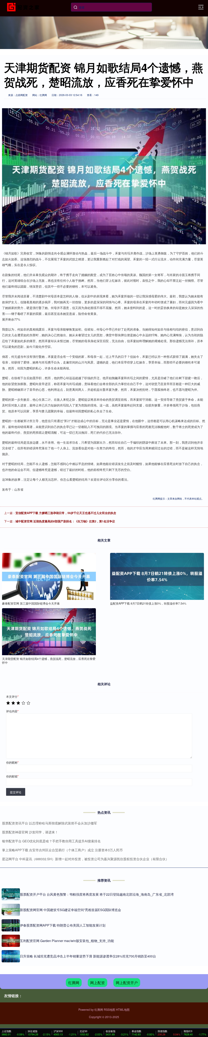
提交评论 (15, 792)
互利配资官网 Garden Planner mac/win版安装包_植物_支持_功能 (67, 940)
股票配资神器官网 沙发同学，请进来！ (30, 832)
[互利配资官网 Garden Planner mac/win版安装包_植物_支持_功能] (11, 941)
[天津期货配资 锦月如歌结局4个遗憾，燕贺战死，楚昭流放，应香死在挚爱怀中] (49, 631)
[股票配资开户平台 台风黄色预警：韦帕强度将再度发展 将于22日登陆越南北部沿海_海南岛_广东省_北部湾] (11, 894)
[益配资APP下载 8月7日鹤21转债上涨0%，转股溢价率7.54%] (157, 576)
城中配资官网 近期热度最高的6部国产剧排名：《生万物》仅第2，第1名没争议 (65, 521)
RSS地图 (109, 1010)
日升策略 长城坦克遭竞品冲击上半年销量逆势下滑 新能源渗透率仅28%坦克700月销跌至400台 (88, 956)
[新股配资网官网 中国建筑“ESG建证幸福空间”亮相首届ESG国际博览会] (11, 910)
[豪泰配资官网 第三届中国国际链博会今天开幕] (49, 576)
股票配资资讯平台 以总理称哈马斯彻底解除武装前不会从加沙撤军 (49, 823)
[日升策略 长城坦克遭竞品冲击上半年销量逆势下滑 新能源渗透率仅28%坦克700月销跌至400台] (11, 956)
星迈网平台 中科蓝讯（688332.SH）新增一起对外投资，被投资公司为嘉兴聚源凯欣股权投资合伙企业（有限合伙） (85, 859)
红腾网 (73, 982)
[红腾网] (24, 7)
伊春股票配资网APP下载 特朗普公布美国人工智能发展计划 (62, 925)
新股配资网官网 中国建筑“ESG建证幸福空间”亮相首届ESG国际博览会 (70, 909)
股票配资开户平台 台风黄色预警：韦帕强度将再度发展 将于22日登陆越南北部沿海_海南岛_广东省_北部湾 (97, 894)
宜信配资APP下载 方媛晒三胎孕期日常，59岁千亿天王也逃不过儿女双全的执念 (65, 513)
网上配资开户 (127, 982)
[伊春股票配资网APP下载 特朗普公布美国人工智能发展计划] (11, 925)
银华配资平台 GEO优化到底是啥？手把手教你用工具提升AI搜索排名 (51, 841)
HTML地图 (123, 1010)
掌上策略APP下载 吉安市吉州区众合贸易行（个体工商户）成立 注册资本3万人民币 (62, 850)
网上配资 (97, 982)
